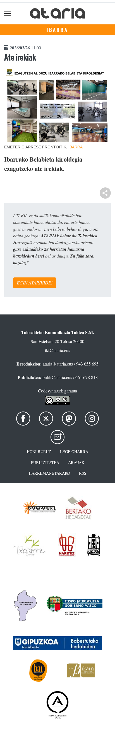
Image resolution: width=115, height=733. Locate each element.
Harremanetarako (49, 473)
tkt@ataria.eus (57, 350)
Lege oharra (74, 451)
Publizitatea (45, 462)
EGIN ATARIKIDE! (34, 283)
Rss (82, 473)
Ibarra (57, 30)
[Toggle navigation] (8, 13)
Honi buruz (39, 451)
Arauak (76, 462)
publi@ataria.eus (57, 377)
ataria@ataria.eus (58, 364)
